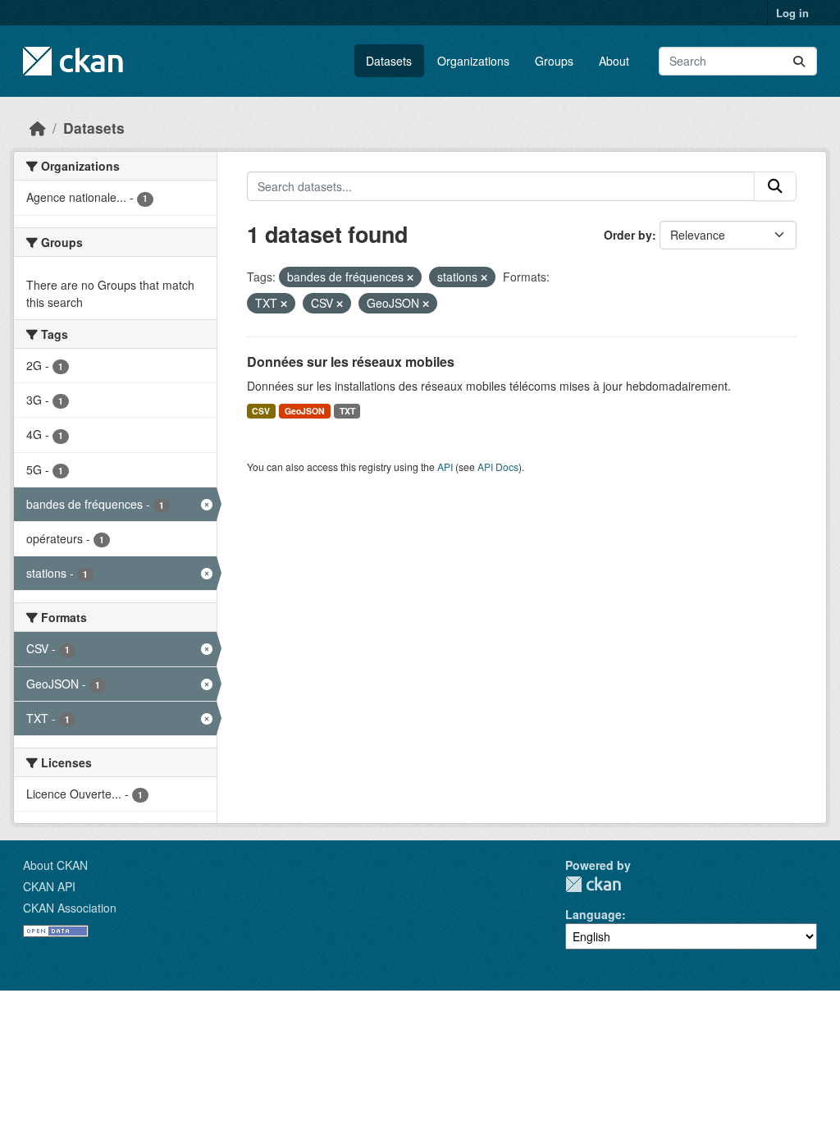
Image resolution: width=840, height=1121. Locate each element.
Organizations (473, 61)
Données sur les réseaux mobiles (350, 361)
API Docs (497, 467)
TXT (347, 411)
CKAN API (49, 886)
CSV (261, 411)
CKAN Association (69, 907)
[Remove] (410, 277)
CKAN (593, 884)
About (614, 61)
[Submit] (799, 61)
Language (593, 914)
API (445, 467)
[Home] (38, 127)
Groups (554, 61)
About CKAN (55, 865)
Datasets (389, 61)
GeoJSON (305, 411)
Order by (628, 234)
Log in (792, 13)
